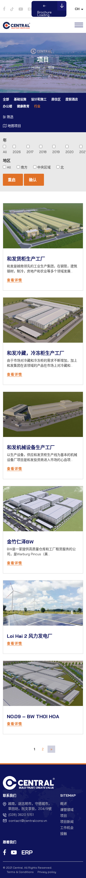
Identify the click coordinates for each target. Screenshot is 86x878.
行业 (37, 106)
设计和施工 (39, 99)
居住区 (56, 99)
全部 (6, 99)
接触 (63, 833)
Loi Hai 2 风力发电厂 (29, 636)
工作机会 (67, 827)
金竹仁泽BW (20, 542)
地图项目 (14, 126)
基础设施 (20, 99)
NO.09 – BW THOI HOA (33, 716)
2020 (69, 152)
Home (36, 67)
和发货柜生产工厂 (26, 259)
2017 (30, 152)
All (5, 152)
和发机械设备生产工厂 (31, 447)
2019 (56, 152)
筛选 (9, 117)
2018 (43, 152)
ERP (27, 852)
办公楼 (7, 106)
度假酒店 (71, 99)
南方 (24, 167)
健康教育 (23, 106)
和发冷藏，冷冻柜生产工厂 (35, 353)
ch (77, 9)
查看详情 (14, 280)
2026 (17, 152)
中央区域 (44, 167)
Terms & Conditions (20, 872)
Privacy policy (47, 872)
